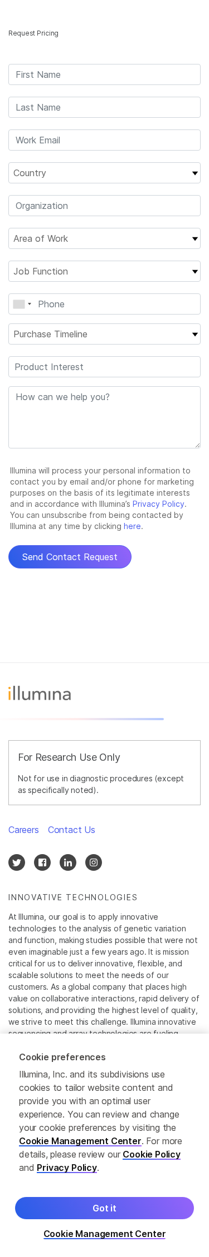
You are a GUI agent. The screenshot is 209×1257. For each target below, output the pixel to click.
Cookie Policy (152, 1154)
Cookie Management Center (80, 1140)
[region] (104, 1145)
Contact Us (71, 829)
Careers (23, 829)
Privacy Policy (67, 1167)
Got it (104, 1208)
